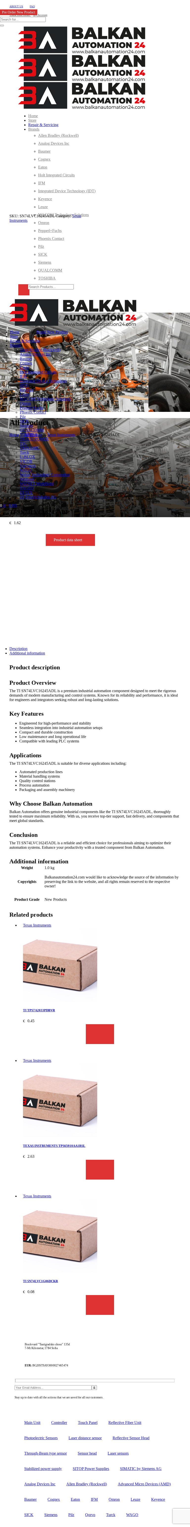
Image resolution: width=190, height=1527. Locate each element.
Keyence (158, 1499)
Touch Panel (87, 1422)
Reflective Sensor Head (131, 1438)
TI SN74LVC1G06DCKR (40, 1281)
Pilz (71, 1515)
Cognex (54, 1499)
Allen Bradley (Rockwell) (86, 1484)
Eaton (75, 1499)
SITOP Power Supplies (91, 1469)
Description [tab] (18, 649)
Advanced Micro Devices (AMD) (144, 1484)
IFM (94, 1499)
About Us (16, 6)
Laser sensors (118, 1453)
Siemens (50, 1515)
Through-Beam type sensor (45, 1453)
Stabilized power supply (43, 1469)
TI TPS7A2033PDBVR (39, 1010)
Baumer (30, 1499)
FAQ (32, 6)
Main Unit (32, 1422)
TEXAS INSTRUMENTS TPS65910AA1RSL (54, 1146)
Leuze (135, 1499)
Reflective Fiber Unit (124, 1422)
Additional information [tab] (27, 653)
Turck (110, 1515)
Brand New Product (52, 332)
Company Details (115, 1397)
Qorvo (90, 1515)
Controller (59, 1422)
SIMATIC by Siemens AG (141, 1469)
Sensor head (87, 1453)
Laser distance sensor (85, 1438)
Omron (114, 1499)
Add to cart (100, 1034)
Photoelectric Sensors (41, 1438)
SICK (28, 1515)
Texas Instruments (37, 925)
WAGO (132, 1515)
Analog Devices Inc (39, 1484)
